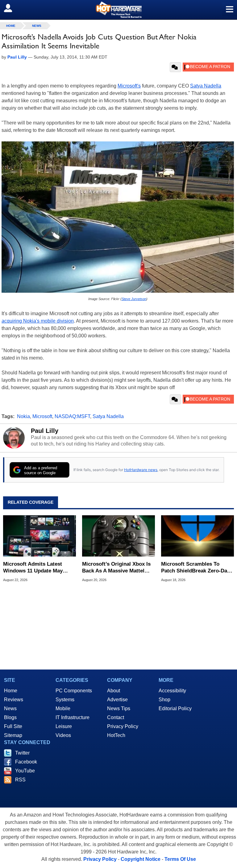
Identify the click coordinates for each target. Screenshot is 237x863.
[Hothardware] (118, 10)
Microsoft (42, 416)
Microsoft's (129, 85)
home (10, 25)
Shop (164, 699)
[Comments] (175, 67)
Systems (65, 699)
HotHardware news (140, 469)
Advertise (117, 699)
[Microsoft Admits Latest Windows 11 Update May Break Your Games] (39, 535)
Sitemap (13, 735)
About (113, 690)
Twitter (22, 752)
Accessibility (172, 690)
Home (10, 690)
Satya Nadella (205, 85)
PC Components (74, 690)
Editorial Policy (175, 708)
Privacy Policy (122, 726)
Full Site (13, 726)
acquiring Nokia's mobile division (38, 321)
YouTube (25, 770)
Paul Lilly (44, 430)
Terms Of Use (180, 859)
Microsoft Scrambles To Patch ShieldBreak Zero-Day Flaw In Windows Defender (195, 567)
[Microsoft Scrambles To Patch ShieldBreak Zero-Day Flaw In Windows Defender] (197, 535)
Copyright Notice (140, 859)
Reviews (13, 699)
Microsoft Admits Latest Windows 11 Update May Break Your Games (33, 567)
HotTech (116, 735)
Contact (115, 717)
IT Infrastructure (72, 717)
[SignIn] (12, 8)
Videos (63, 735)
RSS (20, 779)
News (36, 25)
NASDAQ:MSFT (72, 416)
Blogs (10, 717)
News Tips (118, 708)
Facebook (26, 761)
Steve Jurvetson (134, 299)
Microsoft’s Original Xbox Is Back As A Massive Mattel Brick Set (116, 567)
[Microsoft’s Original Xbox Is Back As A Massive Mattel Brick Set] (118, 535)
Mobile (63, 708)
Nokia (23, 416)
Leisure (64, 726)
